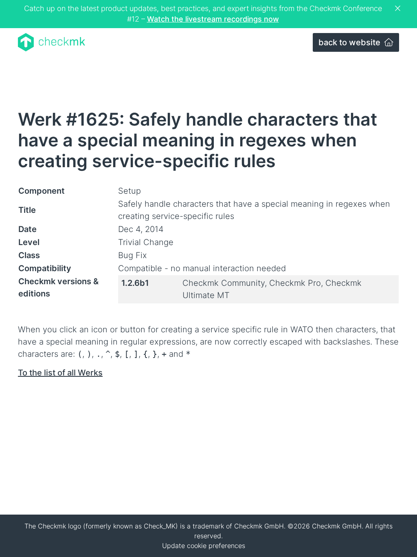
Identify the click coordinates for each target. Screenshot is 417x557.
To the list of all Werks (60, 373)
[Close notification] (398, 8)
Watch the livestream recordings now (213, 19)
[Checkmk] (51, 42)
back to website (350, 42)
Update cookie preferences (203, 546)
